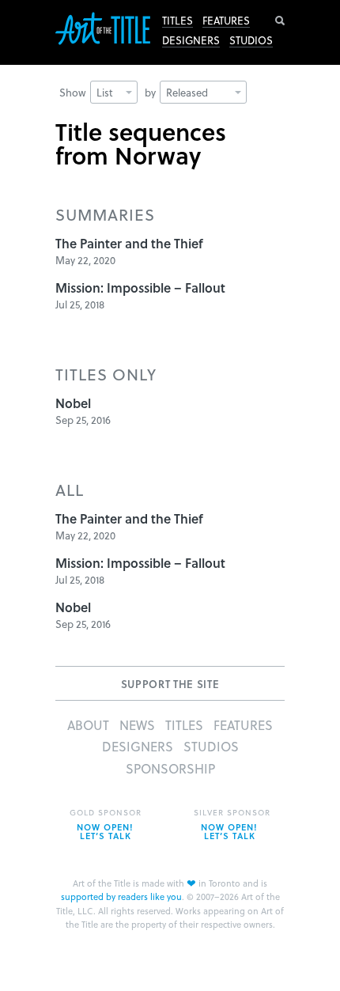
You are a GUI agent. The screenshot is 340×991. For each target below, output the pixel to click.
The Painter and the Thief (129, 243)
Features (226, 20)
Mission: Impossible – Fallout (140, 287)
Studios (251, 40)
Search (279, 20)
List (104, 92)
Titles (177, 20)
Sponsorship (170, 768)
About (88, 725)
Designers (191, 40)
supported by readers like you (121, 896)
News (137, 725)
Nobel (73, 403)
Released (187, 92)
